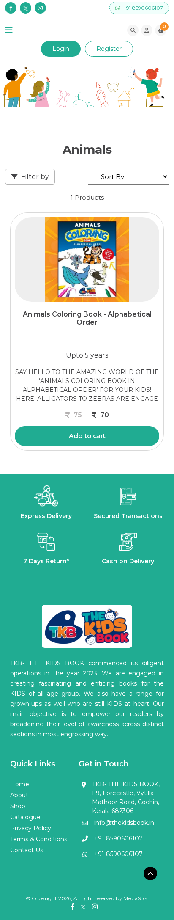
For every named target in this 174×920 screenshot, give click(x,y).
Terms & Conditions (38, 839)
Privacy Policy (30, 828)
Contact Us (26, 850)
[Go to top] (150, 873)
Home (19, 784)
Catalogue (25, 817)
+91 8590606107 (142, 8)
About (19, 795)
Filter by (35, 177)
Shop (17, 806)
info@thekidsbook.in (124, 822)
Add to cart (87, 436)
